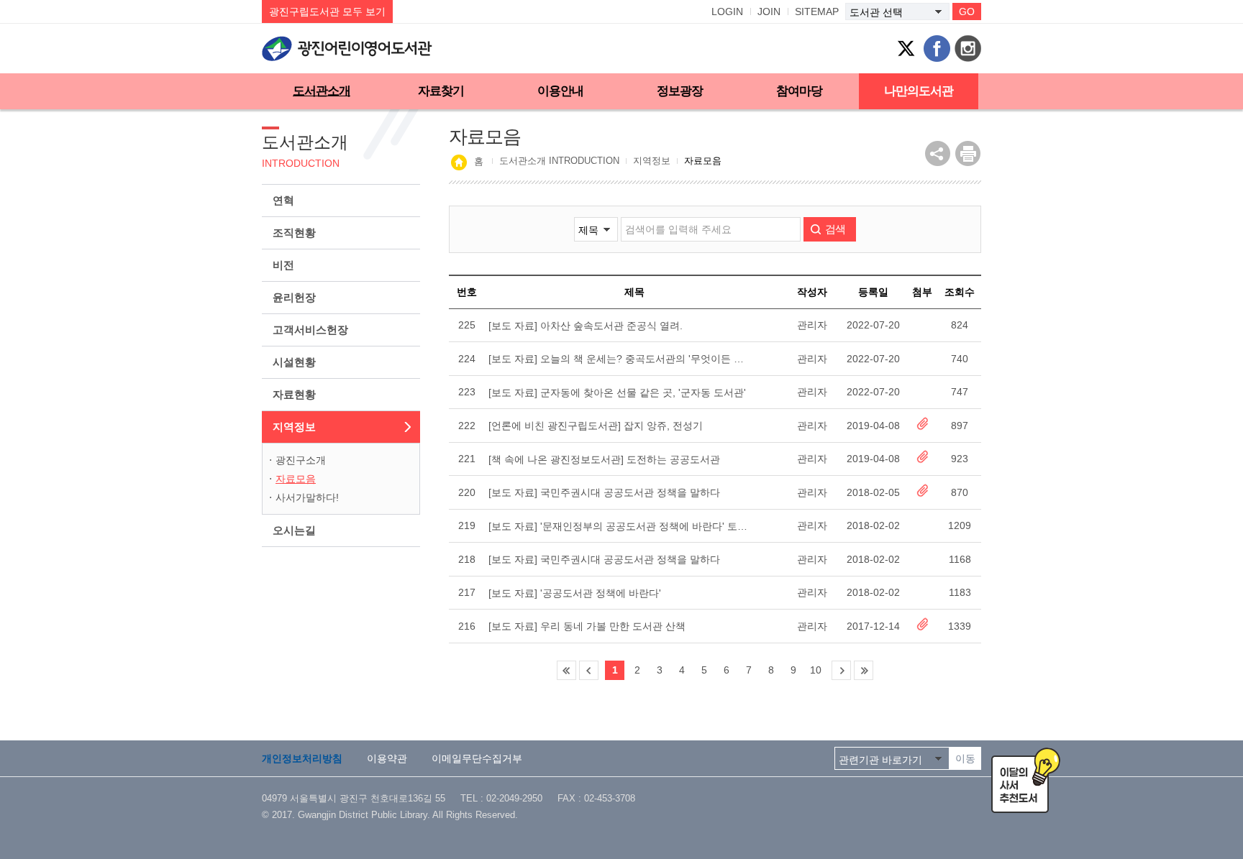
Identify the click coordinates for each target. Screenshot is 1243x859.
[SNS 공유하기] (937, 153)
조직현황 (294, 232)
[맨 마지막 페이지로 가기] (863, 670)
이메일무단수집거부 (477, 758)
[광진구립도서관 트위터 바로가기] (906, 48)
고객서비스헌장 (310, 329)
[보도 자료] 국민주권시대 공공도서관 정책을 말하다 (604, 492)
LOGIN (727, 11)
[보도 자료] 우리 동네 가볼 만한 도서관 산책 (587, 626)
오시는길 (294, 530)
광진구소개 (301, 460)
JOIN (768, 11)
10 (815, 670)
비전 (283, 265)
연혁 (283, 200)
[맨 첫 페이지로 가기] (566, 670)
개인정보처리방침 (302, 758)
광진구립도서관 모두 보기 (327, 11)
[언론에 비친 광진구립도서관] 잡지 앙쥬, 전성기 (595, 425)
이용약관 (387, 758)
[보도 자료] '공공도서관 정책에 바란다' (574, 593)
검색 (835, 229)
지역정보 (294, 427)
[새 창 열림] (968, 153)
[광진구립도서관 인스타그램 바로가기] (968, 48)
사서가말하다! (307, 497)
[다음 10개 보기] (841, 670)
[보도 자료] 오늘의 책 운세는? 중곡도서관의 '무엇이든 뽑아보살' (619, 358)
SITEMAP (817, 11)
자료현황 (294, 394)
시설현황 (294, 362)
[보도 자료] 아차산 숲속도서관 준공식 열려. (585, 325)
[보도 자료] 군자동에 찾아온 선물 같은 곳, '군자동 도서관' (617, 392)
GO (967, 11)
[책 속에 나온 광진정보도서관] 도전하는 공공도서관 (604, 459)
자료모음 (296, 478)
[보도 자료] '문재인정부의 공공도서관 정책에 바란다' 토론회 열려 (619, 526)
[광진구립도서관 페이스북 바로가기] (937, 48)
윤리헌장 (294, 297)
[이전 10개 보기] (588, 670)
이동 (965, 758)
